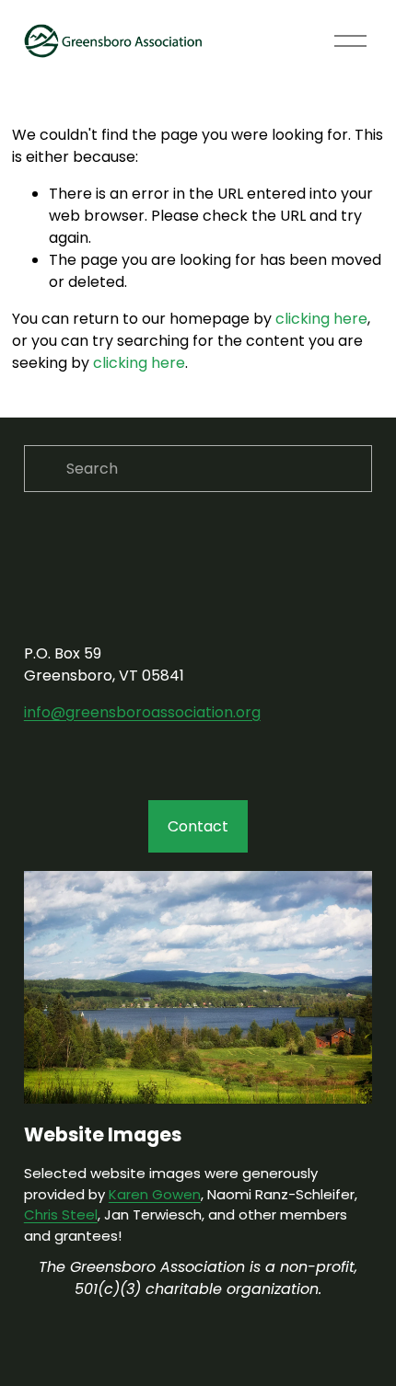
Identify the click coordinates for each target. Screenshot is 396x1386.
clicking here (321, 318)
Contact (198, 826)
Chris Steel (61, 1214)
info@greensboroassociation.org (142, 712)
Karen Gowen (155, 1194)
